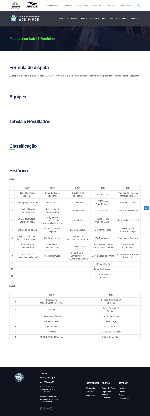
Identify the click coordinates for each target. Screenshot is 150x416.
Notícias (122, 388)
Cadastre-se (124, 399)
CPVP (83, 18)
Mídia (124, 18)
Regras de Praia (108, 388)
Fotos (121, 395)
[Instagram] (44, 408)
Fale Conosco (126, 5)
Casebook (106, 398)
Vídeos (122, 392)
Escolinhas (135, 18)
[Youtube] (47, 408)
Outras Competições (110, 18)
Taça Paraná (91, 392)
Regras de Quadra (106, 393)
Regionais (93, 18)
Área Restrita (110, 5)
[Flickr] (51, 408)
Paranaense (72, 18)
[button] (139, 6)
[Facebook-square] (41, 408)
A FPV (61, 18)
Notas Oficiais (82, 5)
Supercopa (90, 395)
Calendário (68, 5)
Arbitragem (96, 5)
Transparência (52, 5)
